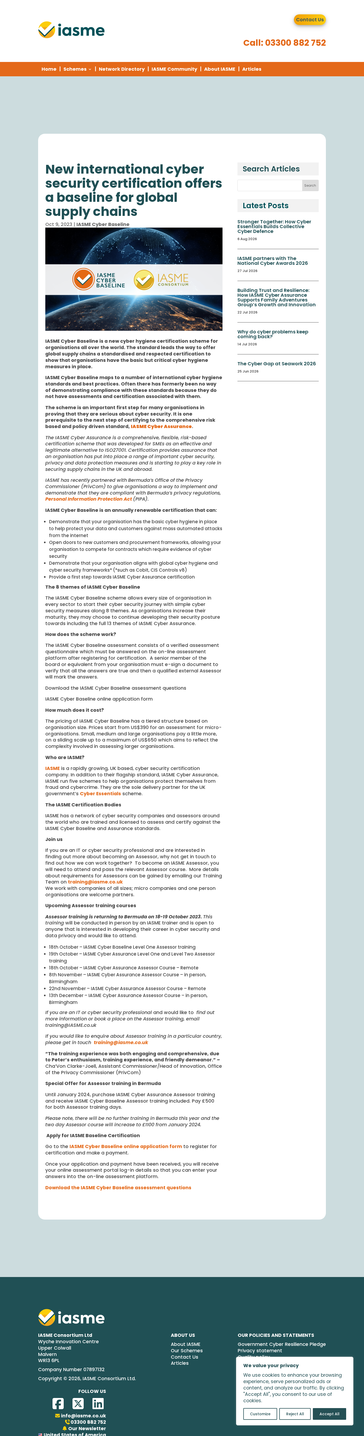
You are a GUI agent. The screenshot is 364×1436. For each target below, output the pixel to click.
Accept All (329, 1414)
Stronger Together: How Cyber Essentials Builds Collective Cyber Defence (274, 226)
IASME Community (174, 69)
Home (49, 69)
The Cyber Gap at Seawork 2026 (276, 363)
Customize (260, 1414)
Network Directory (122, 69)
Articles (251, 69)
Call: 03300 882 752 (284, 43)
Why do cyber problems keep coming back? (272, 334)
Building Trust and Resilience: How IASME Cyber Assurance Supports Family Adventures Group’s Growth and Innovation (276, 297)
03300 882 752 (88, 1422)
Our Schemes (187, 1351)
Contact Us (310, 19)
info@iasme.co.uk (83, 1416)
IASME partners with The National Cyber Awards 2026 (272, 260)
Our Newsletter (87, 1429)
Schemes (75, 69)
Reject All (295, 1414)
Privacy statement (260, 1351)
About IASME (219, 69)
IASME (52, 768)
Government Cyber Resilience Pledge (282, 1344)
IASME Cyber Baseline (103, 224)
